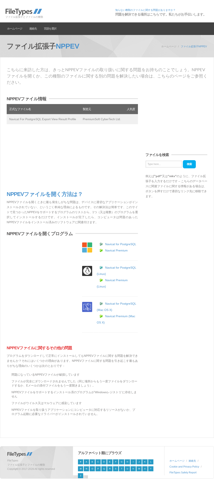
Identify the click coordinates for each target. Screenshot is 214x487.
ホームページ (14, 28)
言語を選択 (50, 28)
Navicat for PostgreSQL (120, 244)
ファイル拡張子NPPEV (194, 46)
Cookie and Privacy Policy (184, 466)
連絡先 (33, 28)
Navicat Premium (116, 250)
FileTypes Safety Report (182, 472)
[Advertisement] (72, 157)
